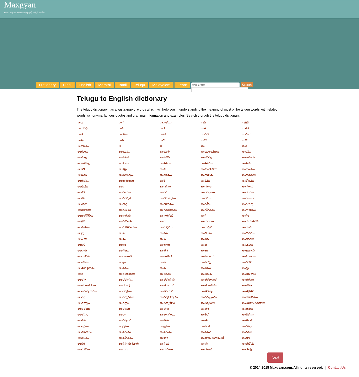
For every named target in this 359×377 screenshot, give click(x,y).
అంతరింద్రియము (87, 291)
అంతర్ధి (81, 297)
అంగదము (248, 192)
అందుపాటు (166, 349)
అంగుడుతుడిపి (250, 221)
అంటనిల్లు (247, 244)
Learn (182, 85)
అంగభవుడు (125, 198)
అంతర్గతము (249, 291)
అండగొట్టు (206, 262)
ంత (203, 128)
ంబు (204, 140)
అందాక (164, 337)
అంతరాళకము (209, 285)
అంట (204, 244)
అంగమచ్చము (168, 198)
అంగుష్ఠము (166, 227)
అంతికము (248, 314)
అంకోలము (248, 180)
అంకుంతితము (209, 169)
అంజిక (122, 244)
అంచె (163, 238)
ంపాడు (205, 134)
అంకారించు (248, 157)
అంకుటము (248, 169)
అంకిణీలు (165, 163)
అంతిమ (164, 320)
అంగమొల (248, 198)
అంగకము (165, 186)
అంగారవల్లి (125, 215)
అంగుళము (83, 227)
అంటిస (164, 250)
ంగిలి (245, 122)
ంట (121, 128)
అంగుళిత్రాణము (128, 227)
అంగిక (245, 215)
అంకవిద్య (206, 157)
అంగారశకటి (166, 215)
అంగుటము (207, 221)
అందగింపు (166, 332)
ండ (162, 128)
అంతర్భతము (126, 297)
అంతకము (165, 273)
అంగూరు (247, 227)
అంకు (163, 169)
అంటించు (124, 250)
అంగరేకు (205, 204)
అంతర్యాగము (250, 297)
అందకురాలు (84, 332)
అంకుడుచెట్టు (126, 174)
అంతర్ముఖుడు (209, 297)
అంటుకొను (83, 256)
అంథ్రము (165, 326)
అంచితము (248, 233)
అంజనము (248, 238)
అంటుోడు (83, 262)
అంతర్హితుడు (208, 302)
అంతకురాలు (249, 273)
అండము (124, 268)
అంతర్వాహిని (167, 302)
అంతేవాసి (247, 320)
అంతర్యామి (84, 302)
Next (275, 357)
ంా (245, 140)
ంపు (80, 140)
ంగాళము (166, 122)
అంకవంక (124, 157)
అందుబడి (206, 349)
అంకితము (207, 163)
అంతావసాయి (167, 314)
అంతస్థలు (247, 308)
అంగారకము (249, 209)
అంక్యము (82, 186)
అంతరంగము (126, 279)
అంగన (81, 198)
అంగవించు (125, 209)
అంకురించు (207, 174)
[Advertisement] (197, 50)
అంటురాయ (207, 256)
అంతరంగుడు (167, 279)
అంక (244, 145)
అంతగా (81, 279)
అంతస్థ (205, 308)
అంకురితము (249, 174)
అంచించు (206, 233)
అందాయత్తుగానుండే (212, 337)
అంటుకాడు (248, 250)
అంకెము (205, 180)
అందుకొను (248, 343)
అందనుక (206, 332)
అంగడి (81, 192)
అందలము (83, 337)
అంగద (163, 192)
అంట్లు (122, 262)
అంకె (162, 180)
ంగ (121, 122)
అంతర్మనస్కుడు (169, 297)
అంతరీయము (167, 291)
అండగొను (247, 262)
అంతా (122, 314)
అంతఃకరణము (127, 273)
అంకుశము (83, 180)
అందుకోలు (83, 349)
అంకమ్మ (82, 157)
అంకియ (246, 163)
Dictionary (47, 85)
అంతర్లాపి (124, 302)
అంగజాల (206, 186)
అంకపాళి (165, 151)
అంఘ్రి (80, 233)
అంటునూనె (125, 256)
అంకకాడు (82, 151)
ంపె (121, 140)
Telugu (139, 85)
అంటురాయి (249, 256)
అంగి (203, 215)
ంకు (80, 122)
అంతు (204, 320)
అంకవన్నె (165, 157)
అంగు (163, 221)
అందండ (205, 326)
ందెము (123, 134)
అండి (163, 268)
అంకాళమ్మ (83, 163)
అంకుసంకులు (126, 180)
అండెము (206, 268)
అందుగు (123, 349)
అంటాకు (82, 250)
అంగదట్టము (208, 192)
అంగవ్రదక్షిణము (168, 209)
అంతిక (204, 314)
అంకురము (166, 174)
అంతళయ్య (83, 308)
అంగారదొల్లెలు (85, 215)
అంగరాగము (167, 204)
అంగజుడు (247, 186)
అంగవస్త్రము (84, 209)
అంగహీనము (208, 209)
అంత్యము (83, 326)
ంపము (164, 134)
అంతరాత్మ (124, 285)
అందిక (81, 343)
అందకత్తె (247, 326)
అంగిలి (81, 221)
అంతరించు (248, 285)
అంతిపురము (126, 320)
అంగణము (125, 192)
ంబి (162, 140)
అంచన (164, 233)
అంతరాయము (168, 285)
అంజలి (81, 244)
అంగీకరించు (125, 221)
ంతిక (245, 128)
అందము (247, 332)
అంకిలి (81, 169)
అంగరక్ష (123, 204)
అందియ (164, 343)
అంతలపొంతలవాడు (253, 302)
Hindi (67, 85)
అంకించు (124, 163)
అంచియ (82, 238)
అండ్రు (245, 268)
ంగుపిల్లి (82, 128)
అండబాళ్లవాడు (86, 268)
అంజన (205, 238)
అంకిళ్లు (123, 169)
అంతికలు (82, 320)
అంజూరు (165, 244)
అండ (163, 262)
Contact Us (337, 367)
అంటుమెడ (166, 256)
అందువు (247, 349)
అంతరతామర (208, 279)
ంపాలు (246, 134)
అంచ (122, 233)
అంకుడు (82, 174)
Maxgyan (20, 4)
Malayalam (161, 85)
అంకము (246, 151)
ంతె (80, 134)
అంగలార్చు (248, 204)
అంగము (205, 198)
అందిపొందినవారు (129, 343)
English (85, 85)
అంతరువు (207, 291)
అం (203, 145)
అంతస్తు (164, 308)
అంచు (122, 238)
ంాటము (83, 145)
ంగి (203, 122)
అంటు (204, 250)
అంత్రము (124, 326)
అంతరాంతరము (86, 285)
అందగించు (125, 332)
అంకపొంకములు (210, 151)
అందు (204, 343)
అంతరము (248, 279)
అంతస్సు (82, 314)
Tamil (122, 85)
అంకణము (124, 151)
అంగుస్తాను (207, 227)
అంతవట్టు (124, 308)
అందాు (246, 337)
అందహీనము (126, 337)
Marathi (104, 85)
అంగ (121, 186)
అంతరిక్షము (125, 291)
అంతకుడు (207, 273)
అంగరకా (82, 204)
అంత (80, 273)
